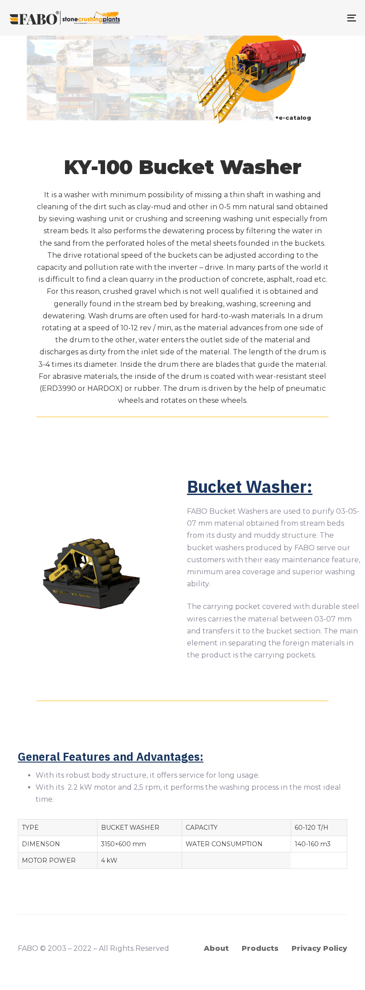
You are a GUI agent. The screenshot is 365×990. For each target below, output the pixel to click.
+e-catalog (293, 117)
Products (260, 948)
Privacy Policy (319, 948)
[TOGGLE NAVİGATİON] (298, 18)
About (216, 948)
